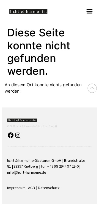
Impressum (16, 187)
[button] (89, 11)
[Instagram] (17, 135)
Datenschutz (49, 187)
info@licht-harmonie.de (26, 172)
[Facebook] (10, 135)
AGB (31, 187)
